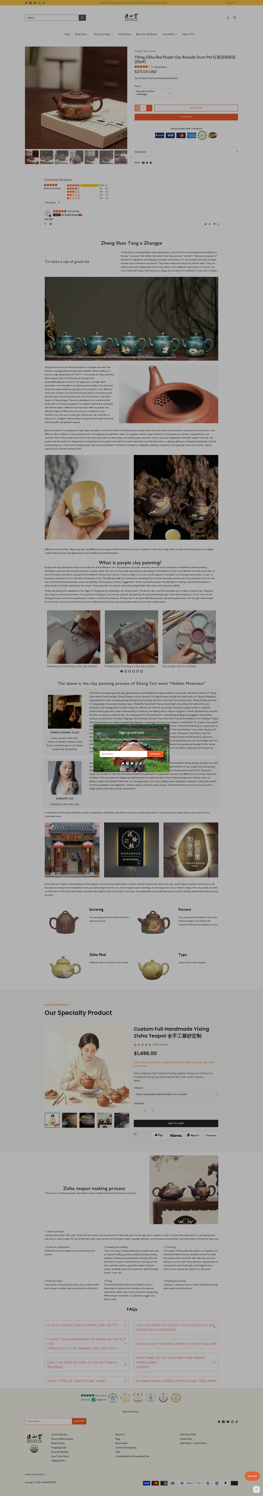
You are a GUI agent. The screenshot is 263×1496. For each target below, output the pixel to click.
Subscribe (155, 754)
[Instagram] (136, 763)
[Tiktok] (140, 763)
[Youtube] (132, 763)
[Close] (165, 728)
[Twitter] (123, 763)
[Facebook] (127, 763)
